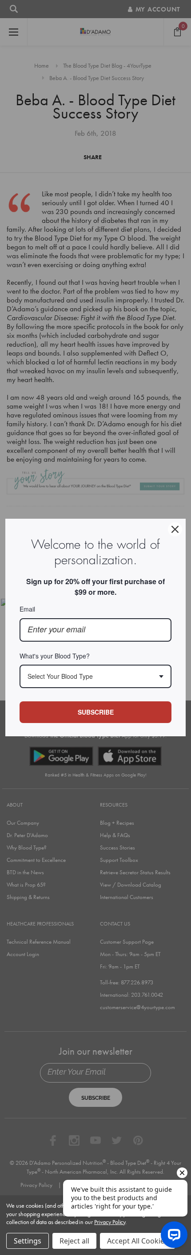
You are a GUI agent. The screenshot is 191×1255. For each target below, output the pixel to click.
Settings (27, 1241)
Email (27, 609)
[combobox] (95, 676)
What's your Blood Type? (55, 655)
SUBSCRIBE (96, 712)
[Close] (175, 529)
